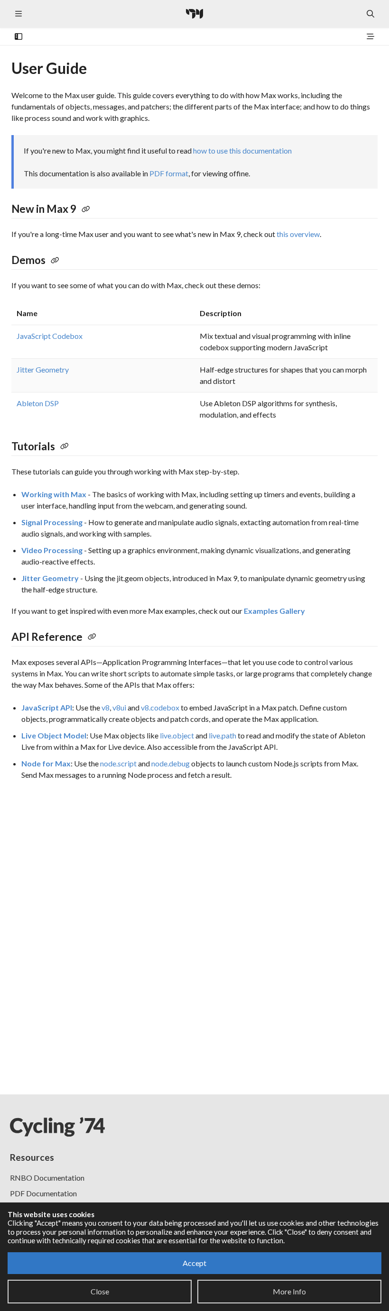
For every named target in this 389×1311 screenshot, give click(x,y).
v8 (106, 707)
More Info (289, 1291)
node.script (118, 763)
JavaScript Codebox (50, 335)
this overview (298, 233)
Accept (194, 1262)
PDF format (168, 173)
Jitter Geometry (43, 369)
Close (100, 1291)
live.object (177, 735)
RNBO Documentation (47, 1177)
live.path (222, 735)
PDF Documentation (43, 1193)
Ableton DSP (38, 403)
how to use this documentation (242, 150)
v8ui (119, 707)
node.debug (170, 763)
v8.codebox (160, 707)
